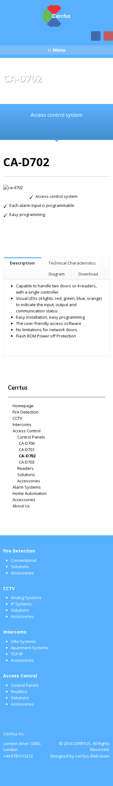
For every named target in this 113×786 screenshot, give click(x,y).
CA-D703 (27, 462)
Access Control (26, 431)
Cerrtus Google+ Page (108, 36)
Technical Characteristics (72, 263)
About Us (21, 506)
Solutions (26, 474)
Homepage (23, 405)
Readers (25, 468)
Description (22, 263)
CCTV (17, 418)
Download (88, 274)
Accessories (28, 481)
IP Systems (21, 604)
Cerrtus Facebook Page (95, 36)
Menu (59, 50)
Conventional (23, 560)
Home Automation (30, 493)
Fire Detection (26, 412)
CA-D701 (27, 449)
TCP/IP (17, 654)
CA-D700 (27, 443)
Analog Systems (26, 597)
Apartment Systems (29, 647)
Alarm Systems (27, 487)
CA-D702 (27, 456)
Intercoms (22, 424)
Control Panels (31, 437)
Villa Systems (23, 641)
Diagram (57, 274)
